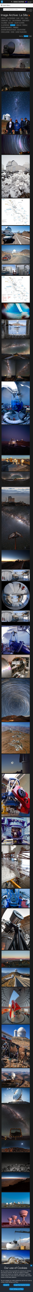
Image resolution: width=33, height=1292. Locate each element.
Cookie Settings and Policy (16, 1289)
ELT (10, 20)
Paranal (25, 25)
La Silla (13, 25)
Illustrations (5, 25)
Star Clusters (5, 32)
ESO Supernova (17, 20)
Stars (12, 32)
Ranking (26, 36)
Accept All (6, 1285)
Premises (15, 27)
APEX (22, 18)
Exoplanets (25, 20)
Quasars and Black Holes (8, 29)
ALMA (17, 18)
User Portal (21, 1)
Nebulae (18, 25)
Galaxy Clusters (19, 22)
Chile (26, 18)
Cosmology (4, 20)
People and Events (6, 27)
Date (30, 36)
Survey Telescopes (21, 32)
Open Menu (6, 5)
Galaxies (10, 22)
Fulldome (4, 22)
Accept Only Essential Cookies (21, 1285)
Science (16, 1)
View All (3, 18)
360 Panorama (11, 18)
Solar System (21, 29)
